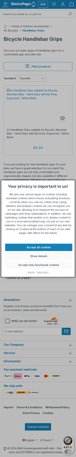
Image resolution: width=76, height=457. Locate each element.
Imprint (31, 272)
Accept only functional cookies (38, 264)
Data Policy (43, 272)
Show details (38, 256)
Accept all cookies (39, 247)
